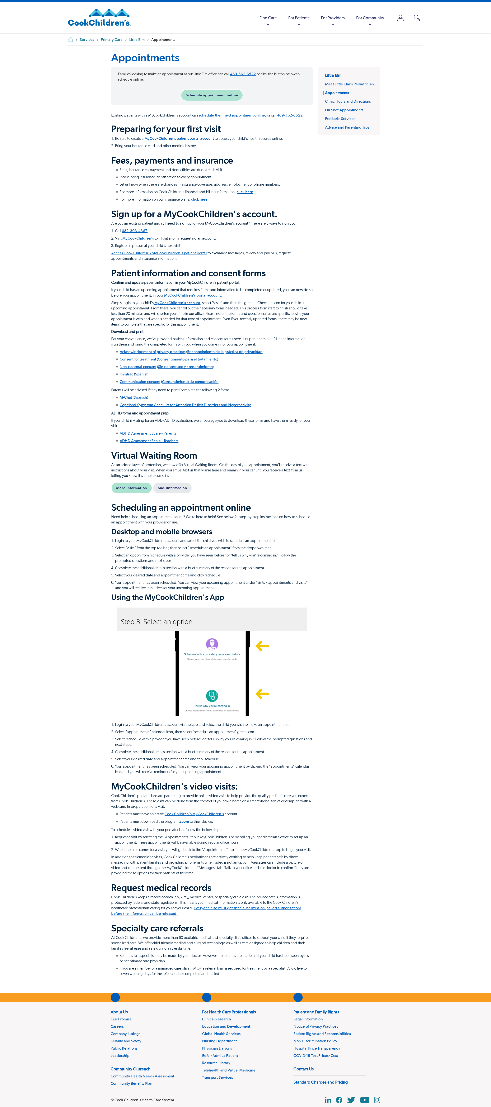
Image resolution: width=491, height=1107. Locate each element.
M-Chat (126, 397)
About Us (119, 1011)
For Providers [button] (333, 17)
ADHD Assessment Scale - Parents (148, 433)
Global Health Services (221, 1033)
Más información (172, 488)
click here (245, 191)
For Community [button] (370, 17)
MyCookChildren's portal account (192, 295)
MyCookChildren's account (177, 302)
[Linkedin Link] (328, 1100)
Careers (117, 1026)
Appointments (145, 57)
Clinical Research (216, 1019)
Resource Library (216, 1063)
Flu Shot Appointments (344, 110)
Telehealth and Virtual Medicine (228, 1070)
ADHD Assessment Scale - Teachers (149, 440)
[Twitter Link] (351, 1100)
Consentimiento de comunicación (190, 381)
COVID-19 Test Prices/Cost (315, 1055)
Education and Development (226, 1026)
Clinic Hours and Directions (348, 101)
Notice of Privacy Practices (315, 1026)
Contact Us (303, 1068)
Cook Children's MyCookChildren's (194, 814)
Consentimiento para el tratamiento (187, 359)
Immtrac (126, 374)
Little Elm (333, 75)
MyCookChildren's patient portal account (179, 138)
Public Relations (124, 1048)
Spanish (141, 374)
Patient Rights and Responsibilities (322, 1033)
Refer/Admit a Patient (220, 1055)
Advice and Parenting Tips (347, 127)
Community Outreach (130, 1068)
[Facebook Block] (339, 1100)
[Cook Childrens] (97, 17)
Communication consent (140, 381)
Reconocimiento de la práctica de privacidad (225, 351)
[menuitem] (268, 17)
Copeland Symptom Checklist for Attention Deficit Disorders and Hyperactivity (185, 405)
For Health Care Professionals (229, 1011)
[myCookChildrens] (400, 17)
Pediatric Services (340, 118)
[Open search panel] (417, 18)
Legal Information (308, 1019)
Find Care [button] (268, 17)
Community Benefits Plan (131, 1083)
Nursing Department (219, 1041)
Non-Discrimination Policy (315, 1041)
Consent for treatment (138, 359)
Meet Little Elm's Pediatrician (349, 84)
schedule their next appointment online (232, 115)
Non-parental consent (138, 366)
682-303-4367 (134, 230)
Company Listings (125, 1033)
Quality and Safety (126, 1041)
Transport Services (217, 1077)
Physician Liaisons (217, 1048)
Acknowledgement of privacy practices (152, 351)
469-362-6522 (243, 74)
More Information (131, 488)
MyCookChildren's (138, 238)
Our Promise (121, 1019)
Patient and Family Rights (316, 1011)
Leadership (120, 1055)
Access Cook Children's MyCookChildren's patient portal (159, 253)
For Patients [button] (298, 17)
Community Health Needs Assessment (142, 1076)
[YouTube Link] (365, 1100)
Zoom (184, 821)
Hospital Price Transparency (316, 1048)
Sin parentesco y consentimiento (185, 366)
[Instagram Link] (377, 1100)
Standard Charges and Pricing (320, 1082)
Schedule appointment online (212, 95)
